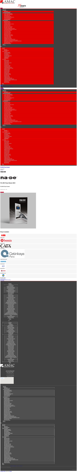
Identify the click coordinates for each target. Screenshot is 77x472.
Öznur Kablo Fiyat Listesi (8, 35)
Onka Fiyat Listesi (6, 72)
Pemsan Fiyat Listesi (7, 37)
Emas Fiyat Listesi (6, 63)
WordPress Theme (3, 471)
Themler (10, 471)
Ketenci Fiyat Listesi (7, 43)
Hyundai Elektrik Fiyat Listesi (9, 28)
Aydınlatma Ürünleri (6, 56)
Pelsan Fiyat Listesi (7, 36)
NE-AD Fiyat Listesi (6, 70)
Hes (0, 277)
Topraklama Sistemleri (8, 13)
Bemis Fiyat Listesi (7, 22)
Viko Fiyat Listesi (7, 42)
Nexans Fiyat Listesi (6, 71)
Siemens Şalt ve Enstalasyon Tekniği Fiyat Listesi (10, 79)
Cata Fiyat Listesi (7, 103)
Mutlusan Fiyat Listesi (8, 30)
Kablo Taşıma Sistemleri (8, 14)
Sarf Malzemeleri (7, 19)
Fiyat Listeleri (5, 20)
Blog (3, 44)
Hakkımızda (6, 11)
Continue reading (3, 277)
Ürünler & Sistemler (6, 12)
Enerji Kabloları (7, 15)
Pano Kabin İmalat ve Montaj (9, 17)
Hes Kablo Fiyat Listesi (8, 27)
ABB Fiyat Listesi (7, 21)
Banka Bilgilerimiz (6, 50)
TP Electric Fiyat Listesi (7, 80)
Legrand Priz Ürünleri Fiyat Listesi (10, 29)
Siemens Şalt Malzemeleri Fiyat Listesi (11, 120)
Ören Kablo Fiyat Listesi (8, 34)
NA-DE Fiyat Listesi (7, 111)
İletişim (4, 125)
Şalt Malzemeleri (6, 57)
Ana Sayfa (4, 9)
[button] (1, 8)
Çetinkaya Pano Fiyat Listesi (7, 62)
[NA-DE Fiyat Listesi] (3, 172)
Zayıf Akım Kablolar (7, 16)
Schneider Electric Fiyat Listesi (9, 39)
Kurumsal (4, 10)
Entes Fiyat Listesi (7, 25)
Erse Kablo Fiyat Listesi (8, 26)
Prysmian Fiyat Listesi (8, 38)
